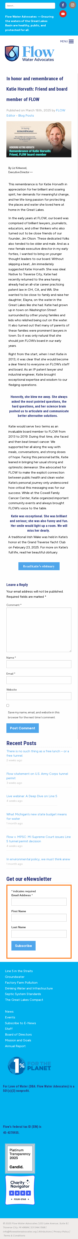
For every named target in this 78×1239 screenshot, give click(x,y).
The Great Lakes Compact (24, 1000)
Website (11, 689)
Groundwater (14, 977)
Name (11, 657)
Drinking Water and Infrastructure (29, 988)
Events (10, 1017)
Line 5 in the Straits (19, 971)
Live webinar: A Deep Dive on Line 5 (31, 796)
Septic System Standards (23, 994)
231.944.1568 (38, 1227)
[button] (64, 42)
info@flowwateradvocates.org (20, 1231)
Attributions (45, 1231)
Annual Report (15, 1046)
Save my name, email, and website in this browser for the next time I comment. (34, 715)
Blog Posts (26, 115)
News (9, 1011)
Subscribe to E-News (20, 1023)
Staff (9, 1029)
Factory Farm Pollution (21, 982)
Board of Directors (18, 1034)
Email (10, 673)
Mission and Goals (18, 1040)
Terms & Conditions (14, 1235)
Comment (14, 605)
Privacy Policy (61, 1231)
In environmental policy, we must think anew (38, 859)
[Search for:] (31, 6)
